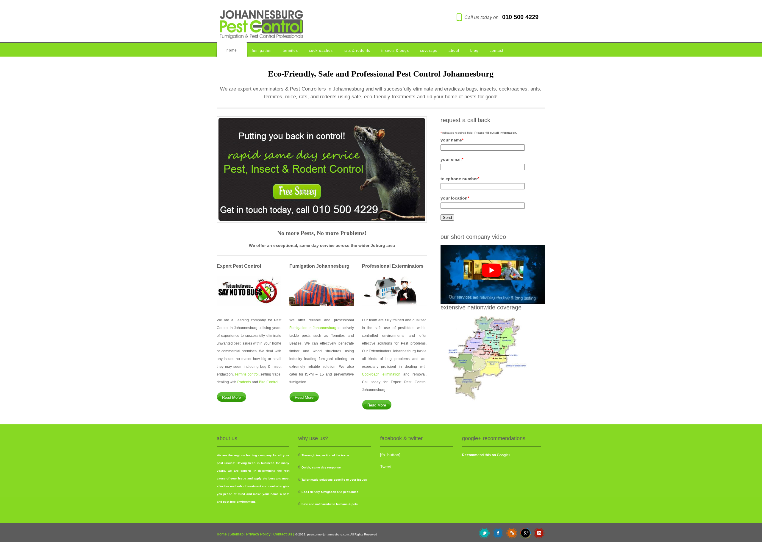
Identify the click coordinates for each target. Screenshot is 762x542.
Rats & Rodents (357, 51)
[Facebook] (498, 532)
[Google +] (525, 532)
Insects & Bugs (395, 51)
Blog (474, 51)
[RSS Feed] (511, 532)
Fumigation (262, 51)
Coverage (429, 51)
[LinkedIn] (539, 532)
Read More (231, 397)
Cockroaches (321, 51)
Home (232, 50)
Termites (290, 51)
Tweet (385, 466)
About (454, 51)
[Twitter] (484, 532)
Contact (496, 51)
